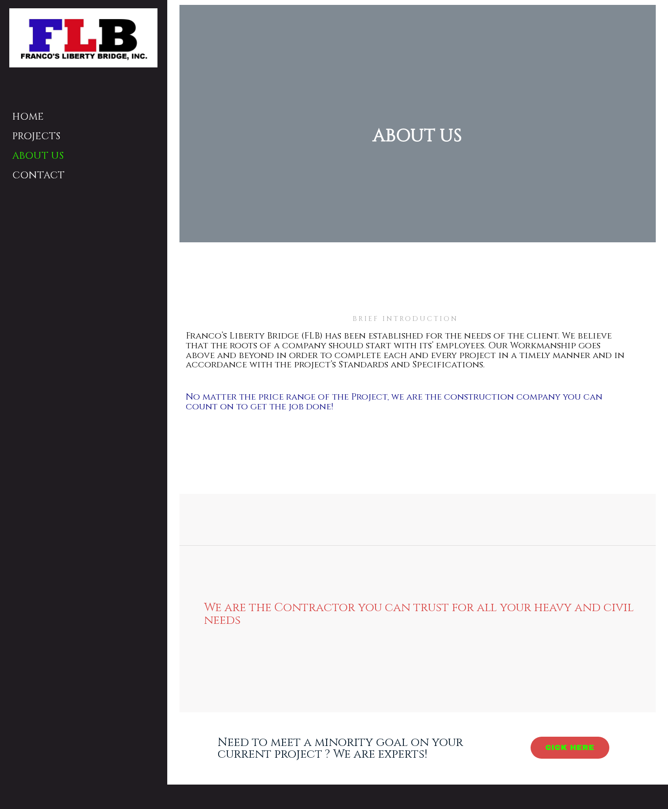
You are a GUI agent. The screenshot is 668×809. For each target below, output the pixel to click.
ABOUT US (38, 155)
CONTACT (38, 175)
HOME (28, 116)
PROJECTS (36, 136)
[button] (570, 748)
